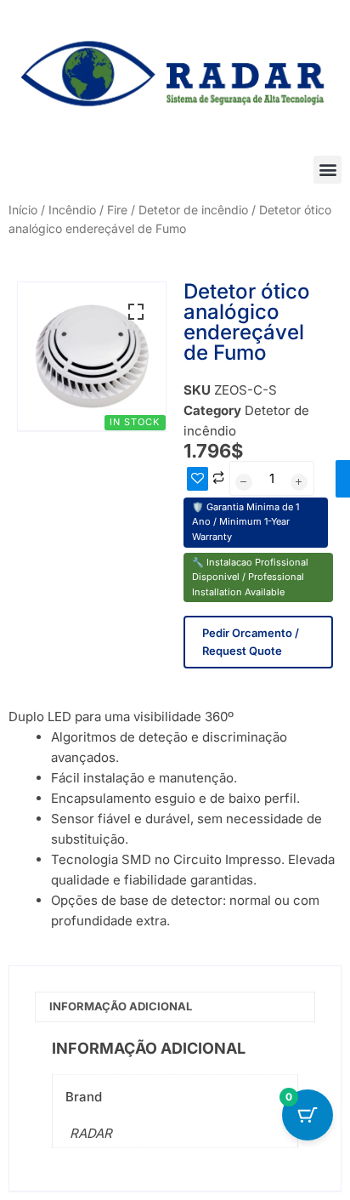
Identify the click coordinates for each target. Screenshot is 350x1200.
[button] (327, 170)
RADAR (91, 1133)
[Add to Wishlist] (197, 479)
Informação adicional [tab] (120, 1006)
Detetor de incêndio (193, 209)
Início (22, 209)
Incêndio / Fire (87, 209)
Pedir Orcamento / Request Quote (250, 641)
